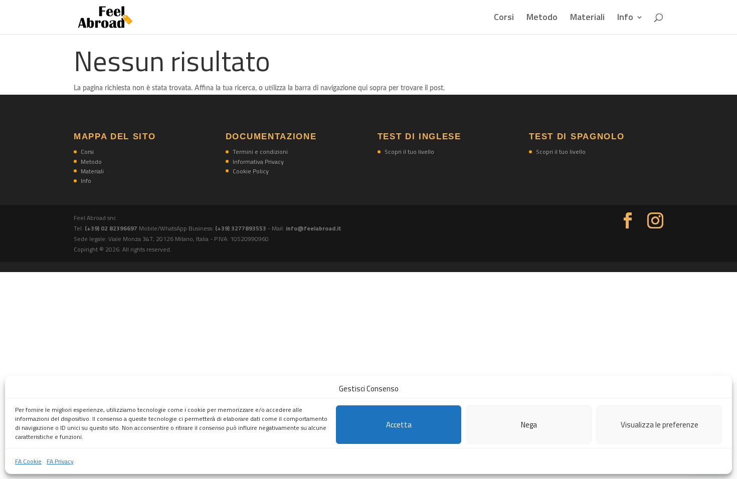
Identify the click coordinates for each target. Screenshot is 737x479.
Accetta (399, 424)
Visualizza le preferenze (659, 424)
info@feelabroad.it (313, 228)
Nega (529, 424)
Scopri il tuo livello (409, 151)
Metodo (542, 19)
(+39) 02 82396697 (112, 228)
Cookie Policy (251, 171)
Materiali (587, 19)
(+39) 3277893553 (240, 228)
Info (625, 19)
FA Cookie (28, 461)
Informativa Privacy (258, 161)
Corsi (504, 19)
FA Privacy (60, 461)
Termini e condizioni (260, 151)
